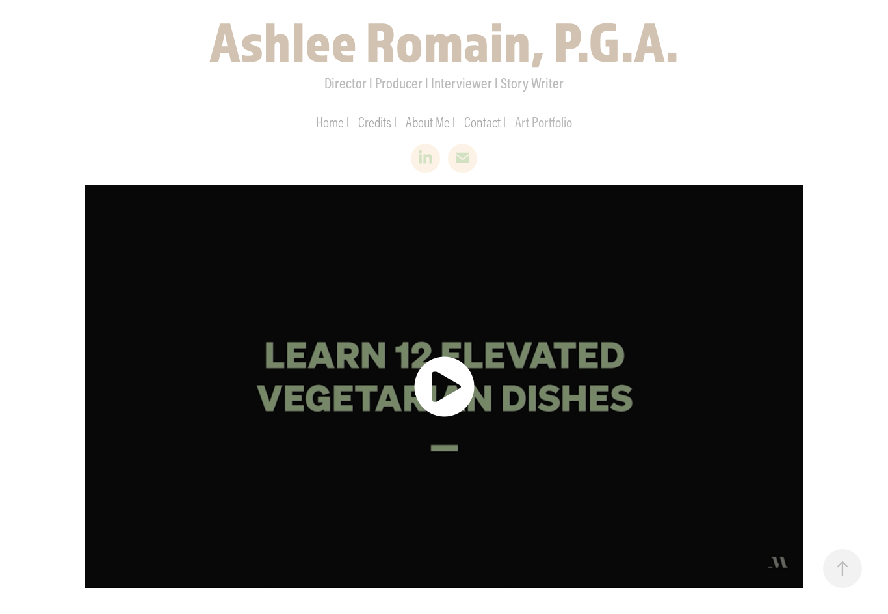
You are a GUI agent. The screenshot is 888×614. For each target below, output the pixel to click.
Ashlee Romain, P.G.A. (444, 40)
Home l (332, 122)
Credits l (377, 122)
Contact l (485, 122)
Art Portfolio (543, 122)
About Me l (430, 122)
